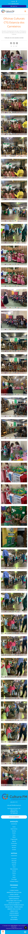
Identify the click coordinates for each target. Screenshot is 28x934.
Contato (14, 849)
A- (11, 46)
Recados (14, 847)
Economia (14, 858)
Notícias (14, 831)
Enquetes (14, 845)
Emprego (14, 862)
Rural (14, 875)
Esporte (14, 865)
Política (14, 873)
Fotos (14, 835)
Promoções (14, 843)
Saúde (14, 877)
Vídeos (14, 837)
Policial (14, 871)
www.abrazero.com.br (17, 928)
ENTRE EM (14, 817)
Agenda (14, 841)
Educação (14, 860)
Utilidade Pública (14, 881)
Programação (14, 839)
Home (14, 827)
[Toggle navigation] (25, 11)
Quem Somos (14, 829)
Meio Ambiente (14, 869)
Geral (14, 867)
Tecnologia (14, 879)
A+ (16, 46)
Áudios (14, 833)
